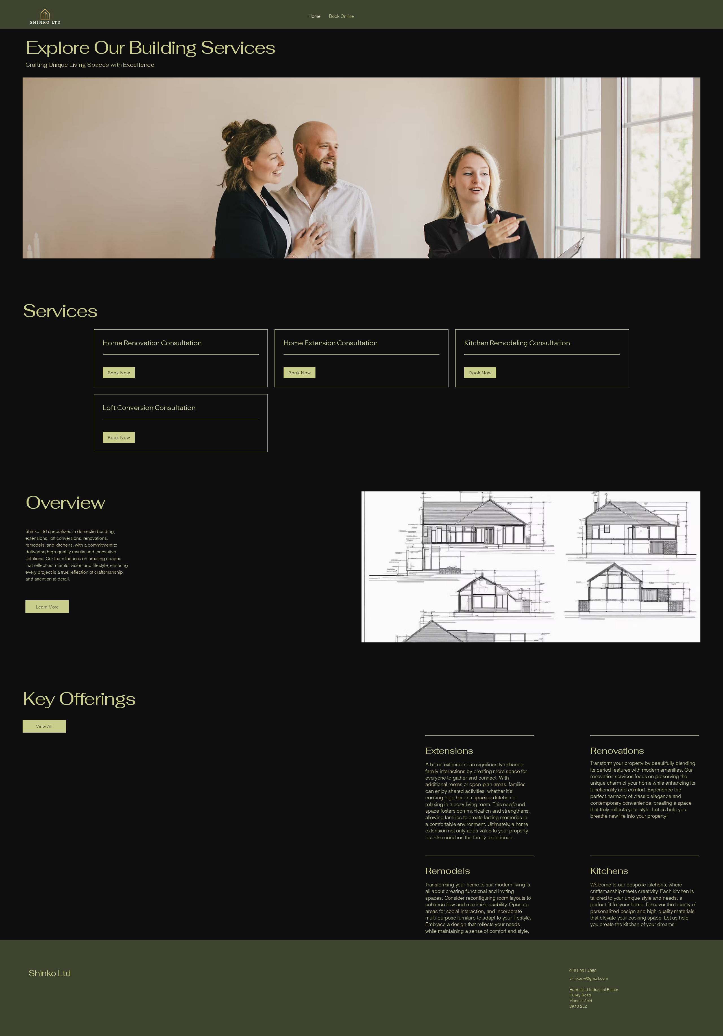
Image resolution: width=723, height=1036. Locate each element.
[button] (119, 372)
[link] (181, 343)
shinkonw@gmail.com (588, 978)
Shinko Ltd (50, 973)
